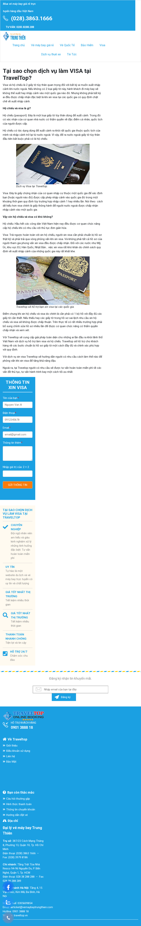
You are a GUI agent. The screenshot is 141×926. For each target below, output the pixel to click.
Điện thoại (9, 413)
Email (6, 427)
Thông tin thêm (12, 442)
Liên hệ (10, 756)
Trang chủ (18, 45)
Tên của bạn (11, 398)
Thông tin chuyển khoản (20, 809)
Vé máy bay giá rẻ (42, 45)
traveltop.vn (21, 915)
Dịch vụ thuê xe (51, 54)
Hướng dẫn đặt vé (17, 815)
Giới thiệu (11, 745)
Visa (102, 45)
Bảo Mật (11, 761)
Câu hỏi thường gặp (18, 798)
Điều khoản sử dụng (18, 750)
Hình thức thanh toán (19, 804)
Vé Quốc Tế (67, 45)
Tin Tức (72, 54)
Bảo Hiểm (87, 45)
